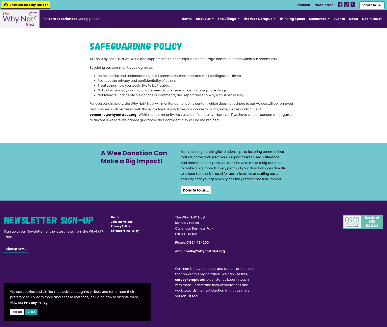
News (353, 19)
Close (31, 312)
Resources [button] (318, 19)
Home (187, 19)
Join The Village (122, 222)
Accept (17, 312)
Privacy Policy (120, 226)
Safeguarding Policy (125, 231)
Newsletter (323, 5)
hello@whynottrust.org (205, 251)
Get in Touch (372, 19)
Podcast (303, 5)
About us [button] (203, 19)
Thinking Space (292, 19)
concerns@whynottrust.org (113, 114)
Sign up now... (16, 249)
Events (339, 19)
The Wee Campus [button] (258, 19)
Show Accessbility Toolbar (29, 5)
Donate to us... (372, 5)
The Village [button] (227, 19)
